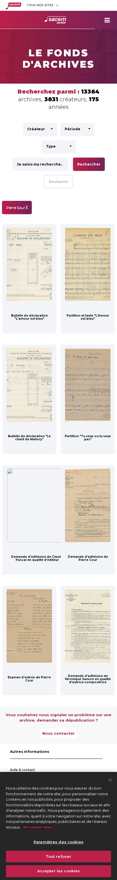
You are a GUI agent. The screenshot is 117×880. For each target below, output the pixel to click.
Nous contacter (58, 733)
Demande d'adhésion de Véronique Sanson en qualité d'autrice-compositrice (88, 679)
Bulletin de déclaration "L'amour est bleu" (29, 317)
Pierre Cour (17, 207)
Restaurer (58, 181)
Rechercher (89, 164)
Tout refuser (59, 856)
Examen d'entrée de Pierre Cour (29, 679)
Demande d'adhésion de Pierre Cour (88, 558)
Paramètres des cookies (58, 842)
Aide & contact (22, 770)
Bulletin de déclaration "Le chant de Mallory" (29, 437)
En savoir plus (37, 827)
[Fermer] (110, 780)
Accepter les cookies (58, 871)
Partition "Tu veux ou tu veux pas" (88, 437)
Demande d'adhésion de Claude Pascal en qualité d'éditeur (37, 558)
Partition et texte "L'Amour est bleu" (87, 317)
